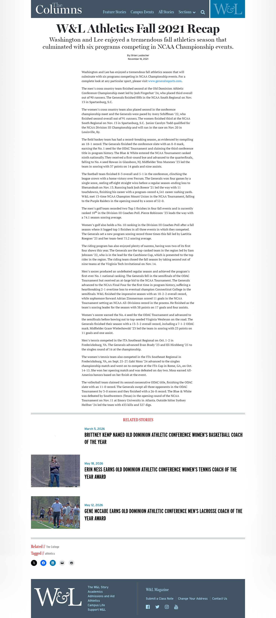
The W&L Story (98, 587)
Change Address (193, 598)
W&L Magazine (157, 590)
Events (142, 12)
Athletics (94, 600)
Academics (95, 591)
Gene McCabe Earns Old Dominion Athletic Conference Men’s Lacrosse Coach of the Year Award (163, 514)
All (166, 12)
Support (97, 609)
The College (52, 547)
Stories (114, 12)
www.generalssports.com (165, 81)
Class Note (159, 598)
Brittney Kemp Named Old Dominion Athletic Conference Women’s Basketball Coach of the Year (163, 438)
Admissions (101, 596)
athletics (50, 553)
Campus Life (96, 605)
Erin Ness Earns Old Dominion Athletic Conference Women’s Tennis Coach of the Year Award (160, 473)
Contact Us (219, 598)
